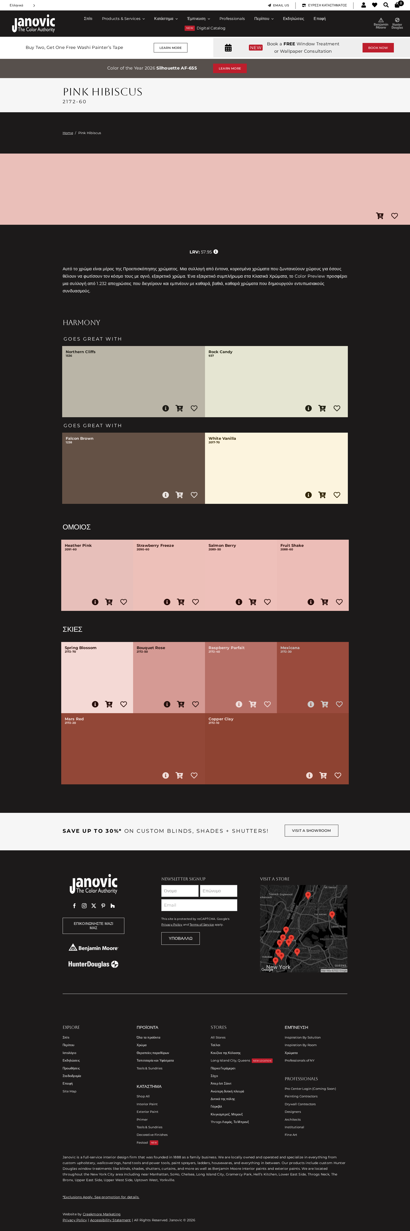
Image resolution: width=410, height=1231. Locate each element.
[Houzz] (113, 905)
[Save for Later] (394, 216)
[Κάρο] (397, 5)
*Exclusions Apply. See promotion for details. (101, 1197)
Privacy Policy (171, 924)
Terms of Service (202, 924)
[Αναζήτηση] (386, 5)
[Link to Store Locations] (303, 928)
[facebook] (74, 905)
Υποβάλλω (180, 938)
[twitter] (93, 905)
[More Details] (165, 408)
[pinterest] (103, 905)
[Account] (363, 5)
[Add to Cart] (380, 216)
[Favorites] (374, 5)
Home (68, 133)
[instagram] (84, 905)
